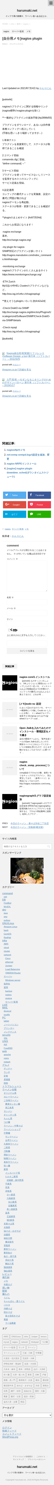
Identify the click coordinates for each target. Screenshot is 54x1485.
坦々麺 (7, 1165)
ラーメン (32, 1347)
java (6, 913)
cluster (7, 951)
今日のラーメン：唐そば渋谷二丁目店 (29, 823)
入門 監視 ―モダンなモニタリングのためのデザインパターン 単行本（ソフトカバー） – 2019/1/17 (26, 382)
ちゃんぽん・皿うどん (14, 1301)
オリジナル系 (10, 1093)
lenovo (43, 1336)
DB (4, 899)
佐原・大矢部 (30, 1364)
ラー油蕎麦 (10, 1323)
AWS (6, 944)
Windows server (12, 980)
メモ (27, 529)
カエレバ (17, 365)
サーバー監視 (18, 529)
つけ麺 (7, 1122)
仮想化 (7, 984)
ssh (5, 896)
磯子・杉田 (16, 1391)
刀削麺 (7, 1151)
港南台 (46, 1385)
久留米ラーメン (11, 1144)
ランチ (7, 1072)
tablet (6, 1021)
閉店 (22, 1402)
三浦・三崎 (27, 1353)
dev (4, 909)
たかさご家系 (11, 1176)
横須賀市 (9, 1242)
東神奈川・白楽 (25, 1380)
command (7, 893)
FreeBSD (8, 1048)
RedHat (7, 937)
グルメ (5, 1065)
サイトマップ (18, 1459)
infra (4, 940)
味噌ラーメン (10, 1158)
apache (7, 1054)
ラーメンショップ (12, 1129)
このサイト (40, 1457)
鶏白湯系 (8, 1271)
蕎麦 (6, 1319)
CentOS (7, 934)
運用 (6, 987)
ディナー (8, 1068)
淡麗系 (7, 1234)
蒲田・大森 (40, 1391)
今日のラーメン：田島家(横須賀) (27, 827)
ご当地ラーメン (11, 1100)
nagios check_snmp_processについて (35, 765)
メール (11, 608)
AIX (5, 1044)
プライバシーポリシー (37, 1459)
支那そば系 (9, 1224)
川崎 (37, 1375)
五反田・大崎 (28, 1358)
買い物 (5, 1287)
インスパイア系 (12, 1173)
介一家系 (11, 1194)
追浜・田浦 (29, 1396)
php (5, 916)
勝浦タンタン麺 (12, 1104)
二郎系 (7, 1147)
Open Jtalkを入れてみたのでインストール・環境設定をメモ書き (35, 731)
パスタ (7, 1305)
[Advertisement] (27, 67)
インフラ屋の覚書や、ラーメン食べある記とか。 (27, 1473)
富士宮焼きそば (12, 1316)
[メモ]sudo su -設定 (30, 704)
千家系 (8, 1184)
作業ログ (8, 1284)
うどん (7, 1297)
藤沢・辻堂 (16, 1396)
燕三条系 (9, 1107)
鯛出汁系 (9, 1263)
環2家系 (10, 1220)
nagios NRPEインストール (21, 463)
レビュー (7, 1274)
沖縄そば (8, 1308)
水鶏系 (7, 1227)
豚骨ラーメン (10, 1249)
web (4, 1051)
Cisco (7, 958)
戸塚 (44, 1375)
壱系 (7, 1187)
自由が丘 (28, 1391)
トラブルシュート (11, 1086)
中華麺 (7, 1133)
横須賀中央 (8, 1385)
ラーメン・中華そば (13, 1126)
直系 (7, 1213)
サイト (10, 619)
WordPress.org (10, 1437)
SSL (6, 1038)
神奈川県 (8, 1238)
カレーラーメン (11, 1096)
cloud (6, 947)
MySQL (7, 906)
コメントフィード (11, 1434)
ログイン (7, 1427)
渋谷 (37, 1385)
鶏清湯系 (8, 1267)
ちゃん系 (8, 1118)
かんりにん (45, 88)
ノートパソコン (11, 1024)
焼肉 (6, 1083)
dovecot (7, 1011)
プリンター (9, 1028)
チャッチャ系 (10, 1115)
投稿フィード (9, 1431)
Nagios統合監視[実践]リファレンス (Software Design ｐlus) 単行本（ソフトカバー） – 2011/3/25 (26, 356)
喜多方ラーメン (11, 1162)
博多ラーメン (10, 1155)
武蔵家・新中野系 (15, 1180)
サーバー (8, 976)
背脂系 (7, 1245)
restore (8, 998)
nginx (6, 1058)
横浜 (37, 1380)
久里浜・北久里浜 (11, 1358)
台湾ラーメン (11, 1140)
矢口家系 (12, 1202)
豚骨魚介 (8, 1253)
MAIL (5, 1007)
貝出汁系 (9, 1260)
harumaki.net (27, 10)
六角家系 (11, 1198)
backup (8, 991)
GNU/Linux (8, 923)
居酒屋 (7, 1079)
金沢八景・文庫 (10, 1402)
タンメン (8, 1111)
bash (6, 930)
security (6, 1035)
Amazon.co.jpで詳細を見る (16, 369)
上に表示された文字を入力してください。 (27, 635)
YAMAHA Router (13, 973)
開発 (4, 1291)
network (7, 955)
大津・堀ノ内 (18, 1375)
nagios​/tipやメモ (16, 450)
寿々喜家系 (12, 1209)
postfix (7, 1014)
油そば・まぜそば (12, 1231)
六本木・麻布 (9, 1369)
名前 (10, 597)
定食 (6, 1076)
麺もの (5, 1294)
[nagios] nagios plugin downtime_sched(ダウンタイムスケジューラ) (28, 472)
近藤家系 (12, 1205)
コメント (12, 559)
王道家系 (11, 1216)
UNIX (5, 1041)
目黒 (6, 1391)
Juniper (8, 965)
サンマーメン (11, 1136)
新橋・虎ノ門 (9, 1380)
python (7, 920)
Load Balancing (12, 969)
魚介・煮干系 (10, 1256)
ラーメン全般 (9, 1089)
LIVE (5, 1005)
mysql (6, 1342)
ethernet (9, 962)
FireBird (7, 903)
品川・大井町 (39, 1369)
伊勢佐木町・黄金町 (12, 1364)
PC (4, 1017)
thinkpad (35, 1342)
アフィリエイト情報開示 (23, 1457)
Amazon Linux (10, 926)
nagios (8, 529)
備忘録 (5, 1277)
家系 (6, 1169)
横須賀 (46, 1380)
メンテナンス (10, 1032)
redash (7, 1062)
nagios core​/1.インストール (35, 677)
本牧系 (8, 1191)
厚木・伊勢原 (24, 1369)
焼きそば (8, 1312)
